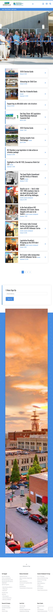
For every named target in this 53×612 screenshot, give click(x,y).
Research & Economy (6, 603)
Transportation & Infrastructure (26, 588)
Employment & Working (24, 611)
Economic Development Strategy (43, 574)
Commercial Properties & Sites (26, 583)
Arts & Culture (40, 588)
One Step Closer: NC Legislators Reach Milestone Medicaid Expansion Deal (30, 116)
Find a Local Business (6, 578)
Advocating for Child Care (28, 82)
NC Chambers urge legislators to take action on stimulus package (22, 152)
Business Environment (24, 574)
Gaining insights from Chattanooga (27, 139)
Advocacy (4, 594)
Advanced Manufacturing (42, 578)
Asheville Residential (6, 607)
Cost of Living (4, 611)
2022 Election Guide (26, 129)
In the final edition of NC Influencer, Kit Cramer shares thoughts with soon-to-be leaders (29, 211)
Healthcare (39, 581)
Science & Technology (41, 579)
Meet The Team (26, 549)
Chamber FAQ (5, 592)
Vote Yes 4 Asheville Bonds (28, 93)
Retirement (22, 607)
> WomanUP (4, 590)
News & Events (40, 603)
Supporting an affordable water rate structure (22, 104)
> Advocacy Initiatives (6, 599)
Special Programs (5, 584)
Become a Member (6, 576)
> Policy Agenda (5, 596)
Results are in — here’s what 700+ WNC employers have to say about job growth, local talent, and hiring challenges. (29, 194)
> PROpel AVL (5, 589)
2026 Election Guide (26, 72)
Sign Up (10, 299)
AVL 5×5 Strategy (40, 576)
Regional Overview (23, 576)
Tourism (39, 585)
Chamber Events (40, 606)
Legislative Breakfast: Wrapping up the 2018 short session (29, 243)
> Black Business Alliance (7, 587)
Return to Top (26, 566)
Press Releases (40, 609)
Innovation (22, 584)
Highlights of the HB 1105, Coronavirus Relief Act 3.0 (23, 164)
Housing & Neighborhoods (25, 609)
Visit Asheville (22, 606)
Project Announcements (42, 590)
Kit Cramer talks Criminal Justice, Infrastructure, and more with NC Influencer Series (30, 228)
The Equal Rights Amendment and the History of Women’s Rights (29, 177)
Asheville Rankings (6, 606)
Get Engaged (4, 574)
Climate (3, 609)
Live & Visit (22, 603)
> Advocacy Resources (6, 597)
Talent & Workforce (23, 581)
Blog (38, 607)
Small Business (23, 586)
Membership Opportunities (7, 579)
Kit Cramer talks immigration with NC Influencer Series (30, 256)
